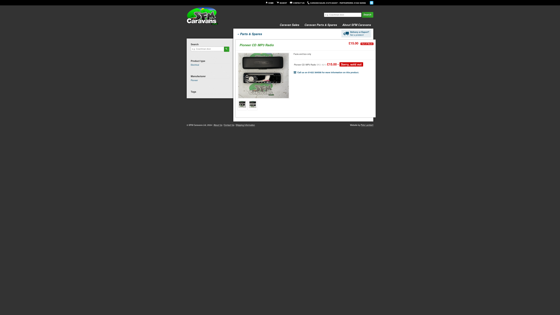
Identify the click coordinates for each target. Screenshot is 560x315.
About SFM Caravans (356, 25)
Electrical (195, 64)
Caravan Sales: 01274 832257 (324, 3)
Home (271, 3)
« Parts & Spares (249, 34)
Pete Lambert (367, 125)
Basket (283, 3)
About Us (218, 125)
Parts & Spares (320, 25)
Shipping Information (245, 125)
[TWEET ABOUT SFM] (371, 3)
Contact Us (298, 3)
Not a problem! (359, 33)
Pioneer (194, 80)
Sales (289, 25)
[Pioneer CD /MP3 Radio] (242, 105)
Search (367, 14)
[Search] (226, 49)
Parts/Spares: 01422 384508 (353, 3)
